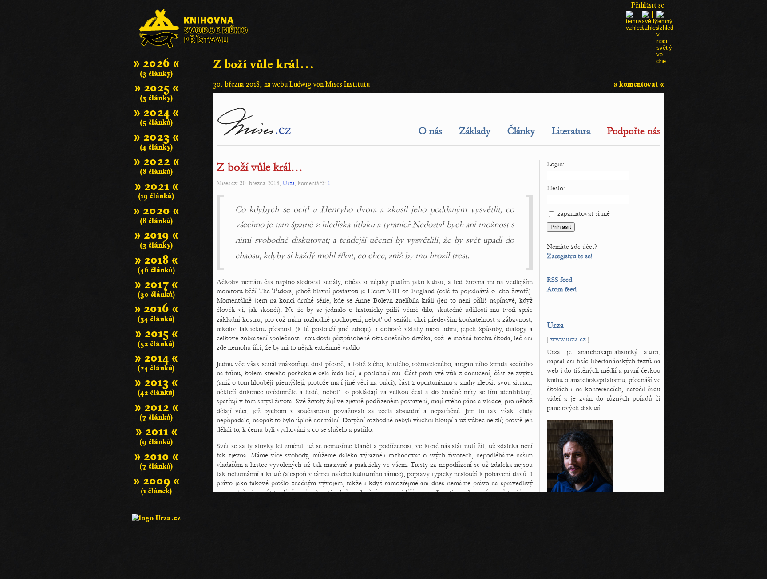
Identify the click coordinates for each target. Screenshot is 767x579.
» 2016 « (156, 308)
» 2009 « (156, 480)
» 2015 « (156, 333)
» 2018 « (156, 259)
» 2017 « (156, 284)
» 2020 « (156, 210)
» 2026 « (156, 63)
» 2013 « (156, 382)
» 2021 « (156, 186)
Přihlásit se (647, 5)
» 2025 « (156, 87)
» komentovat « (638, 84)
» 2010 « (156, 456)
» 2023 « (156, 137)
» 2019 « (156, 235)
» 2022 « (156, 161)
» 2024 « (156, 112)
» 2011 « (156, 431)
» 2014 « (156, 358)
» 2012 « (156, 407)
